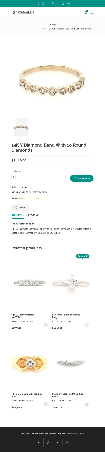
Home (45, 29)
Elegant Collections (29, 199)
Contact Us (32, 215)
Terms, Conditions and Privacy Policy (70, 433)
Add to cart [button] (46, 325)
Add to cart (84, 178)
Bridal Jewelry (33, 192)
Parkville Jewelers (34, 433)
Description (18, 215)
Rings (44, 192)
